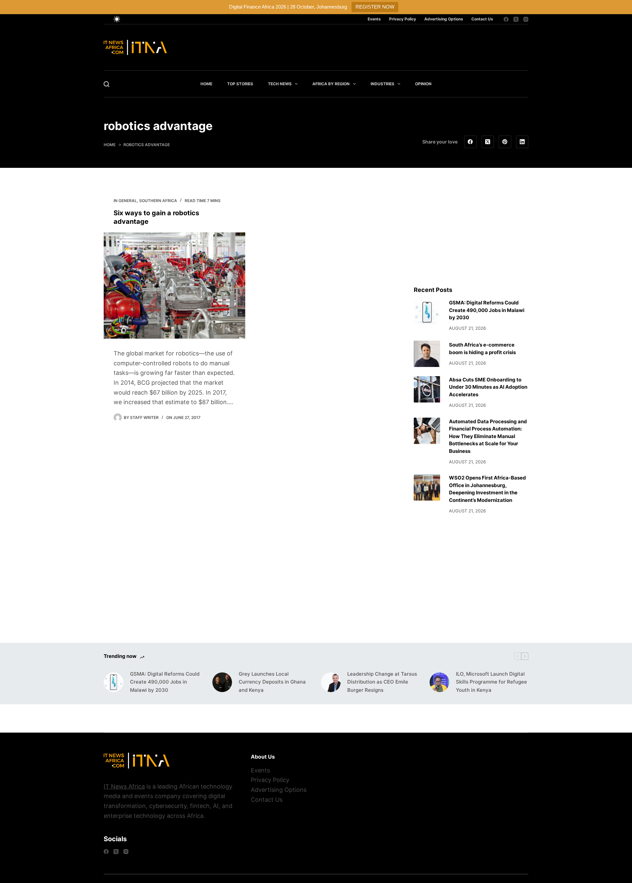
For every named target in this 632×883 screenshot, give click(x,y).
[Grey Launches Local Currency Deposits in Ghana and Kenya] (222, 682)
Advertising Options (443, 18)
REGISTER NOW (375, 7)
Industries (382, 83)
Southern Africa (158, 200)
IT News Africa (124, 786)
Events (374, 18)
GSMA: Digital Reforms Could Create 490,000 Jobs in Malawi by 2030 (486, 310)
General (127, 200)
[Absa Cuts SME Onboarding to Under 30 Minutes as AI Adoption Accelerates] (427, 389)
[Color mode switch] (117, 19)
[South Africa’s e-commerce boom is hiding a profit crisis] (427, 354)
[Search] (106, 84)
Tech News (280, 83)
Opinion (423, 83)
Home (206, 83)
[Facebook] (506, 19)
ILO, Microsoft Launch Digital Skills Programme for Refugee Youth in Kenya (491, 682)
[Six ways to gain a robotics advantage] (174, 285)
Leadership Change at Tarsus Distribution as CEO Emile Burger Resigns (382, 682)
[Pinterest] (505, 142)
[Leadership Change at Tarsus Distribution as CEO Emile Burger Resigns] (331, 682)
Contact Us (482, 18)
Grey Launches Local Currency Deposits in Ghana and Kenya (272, 682)
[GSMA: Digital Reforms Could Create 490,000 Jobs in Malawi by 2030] (427, 312)
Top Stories (240, 83)
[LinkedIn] (522, 142)
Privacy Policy (402, 18)
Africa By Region (331, 83)
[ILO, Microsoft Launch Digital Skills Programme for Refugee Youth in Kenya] (439, 682)
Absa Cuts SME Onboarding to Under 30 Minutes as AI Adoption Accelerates (488, 387)
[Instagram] (525, 19)
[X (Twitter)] (516, 19)
